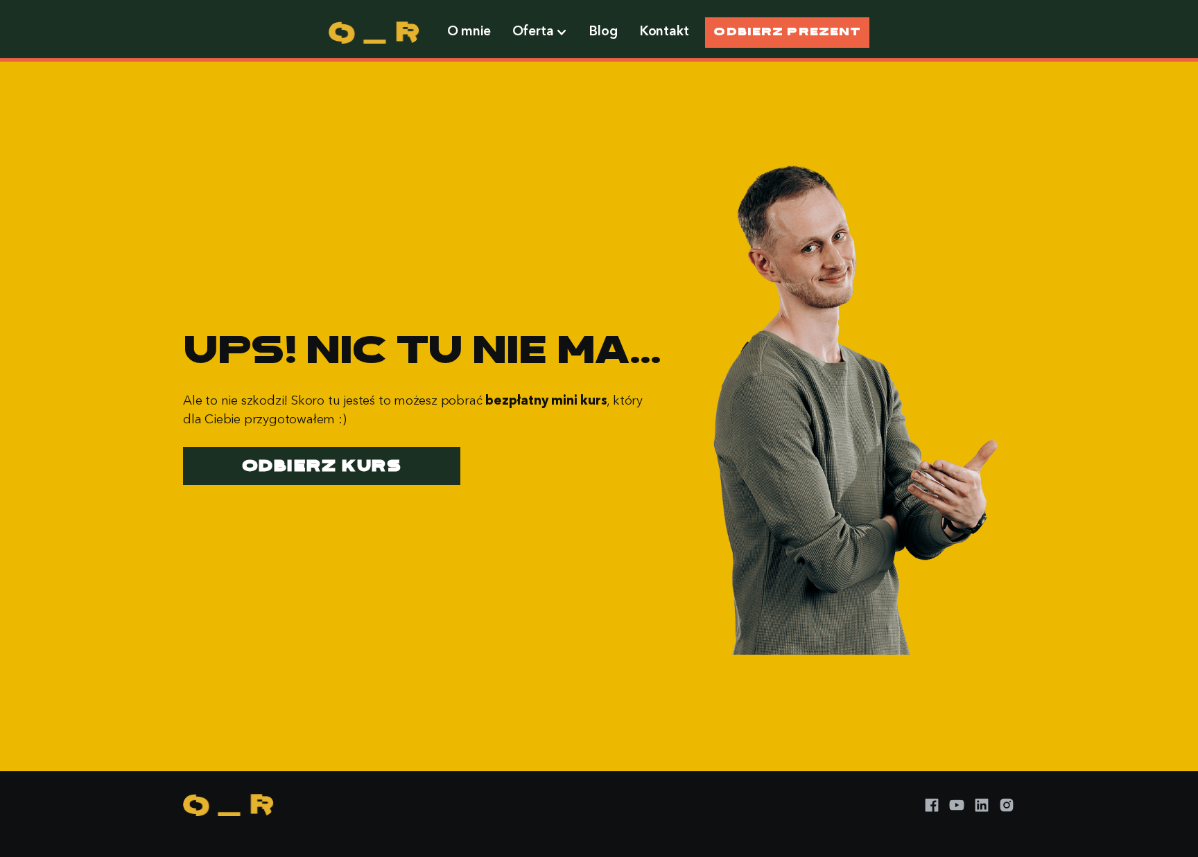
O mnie (469, 32)
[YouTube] (956, 805)
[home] (374, 32)
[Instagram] (1006, 805)
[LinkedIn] (981, 805)
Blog (603, 32)
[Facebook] (931, 805)
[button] (539, 32)
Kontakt (664, 32)
